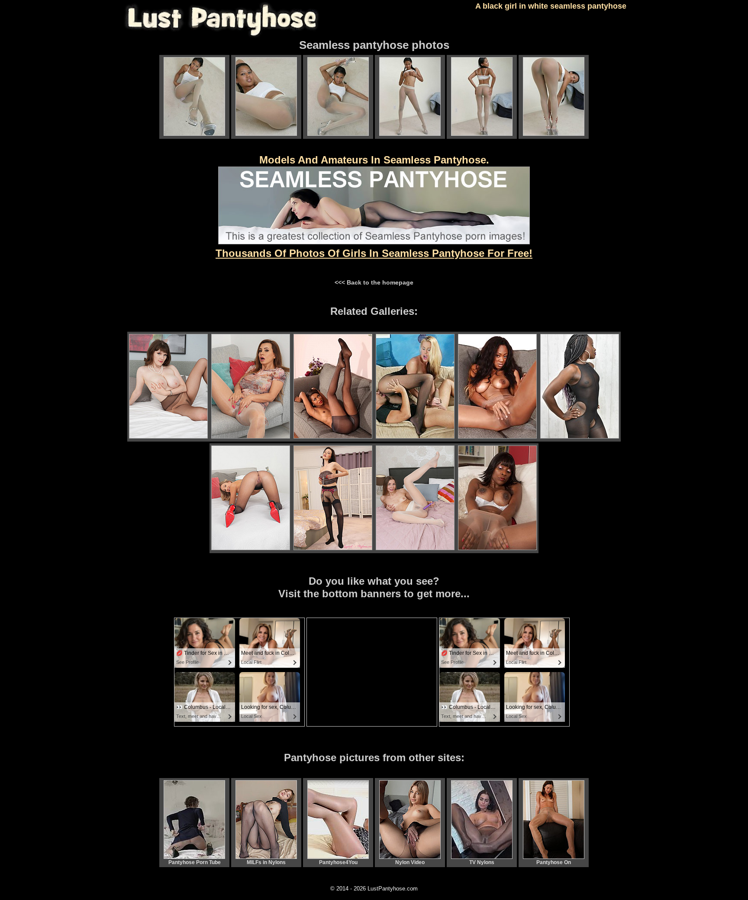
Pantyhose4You (338, 862)
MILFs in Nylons (266, 862)
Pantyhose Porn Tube (194, 862)
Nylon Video (410, 862)
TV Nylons (481, 862)
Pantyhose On (553, 862)
